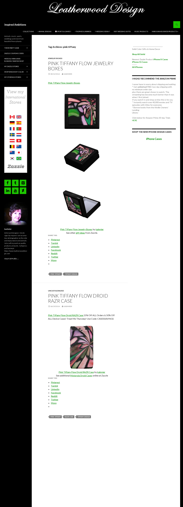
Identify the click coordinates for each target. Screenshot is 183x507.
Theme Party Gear (11, 48)
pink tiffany (55, 274)
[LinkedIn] (7, 190)
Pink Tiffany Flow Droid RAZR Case (78, 298)
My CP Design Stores (12, 77)
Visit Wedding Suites (122, 31)
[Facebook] (7, 183)
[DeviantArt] (23, 190)
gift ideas (80, 232)
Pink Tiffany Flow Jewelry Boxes (80, 65)
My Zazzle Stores (11, 66)
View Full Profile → (11, 259)
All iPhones (137, 67)
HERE (134, 120)
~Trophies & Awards (83, 31)
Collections (28, 31)
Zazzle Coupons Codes (14, 53)
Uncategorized (56, 291)
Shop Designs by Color (14, 72)
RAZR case (69, 417)
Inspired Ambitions (15, 24)
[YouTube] (15, 190)
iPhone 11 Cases (140, 62)
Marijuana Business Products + (165, 31)
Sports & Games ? (64, 31)
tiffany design (71, 274)
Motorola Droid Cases (81, 375)
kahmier (100, 229)
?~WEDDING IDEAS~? (102, 31)
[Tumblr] (15, 183)
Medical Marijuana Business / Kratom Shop (14, 60)
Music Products (141, 31)
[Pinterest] (23, 183)
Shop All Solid (138, 54)
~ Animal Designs (44, 31)
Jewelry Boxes (55, 58)
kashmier (68, 74)
